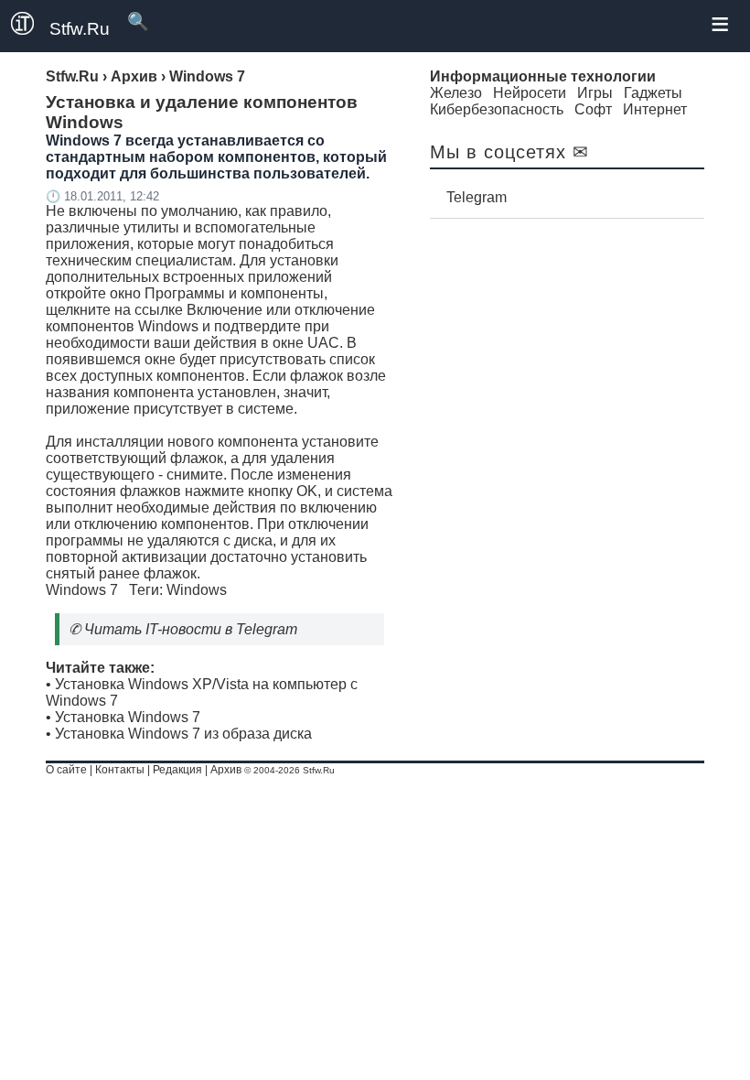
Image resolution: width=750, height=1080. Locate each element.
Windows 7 (82, 590)
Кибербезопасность (496, 109)
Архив (225, 769)
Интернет (655, 109)
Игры (595, 93)
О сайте (66, 769)
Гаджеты (653, 93)
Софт (593, 109)
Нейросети (529, 93)
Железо (456, 93)
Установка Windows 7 (127, 717)
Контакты (120, 769)
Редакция (177, 769)
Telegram (476, 197)
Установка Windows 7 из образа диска (183, 733)
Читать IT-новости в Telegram (190, 629)
